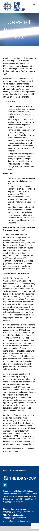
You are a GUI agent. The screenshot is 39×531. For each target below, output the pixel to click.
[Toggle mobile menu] (34, 5)
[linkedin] (5, 485)
